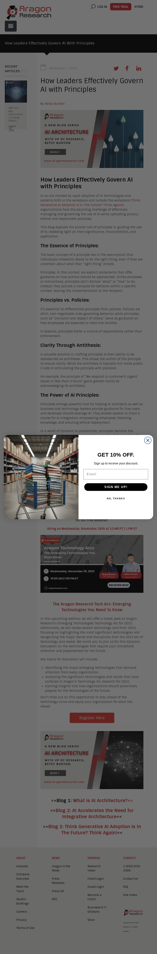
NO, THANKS (116, 498)
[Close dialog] (147, 440)
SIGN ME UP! (116, 487)
